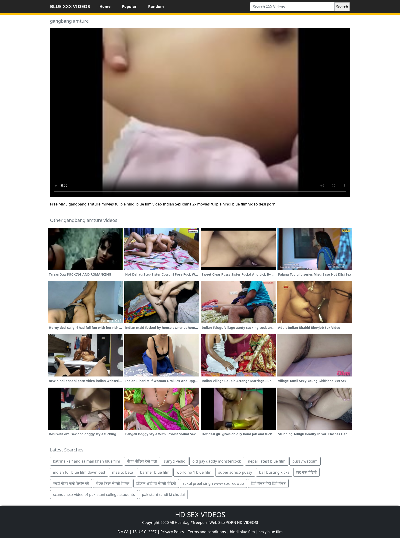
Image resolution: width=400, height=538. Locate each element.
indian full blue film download (79, 472)
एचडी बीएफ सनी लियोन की (71, 483)
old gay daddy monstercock (216, 461)
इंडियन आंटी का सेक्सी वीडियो (156, 483)
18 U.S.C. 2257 (144, 531)
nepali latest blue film (266, 461)
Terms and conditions (207, 531)
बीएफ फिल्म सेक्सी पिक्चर (112, 483)
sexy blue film (271, 531)
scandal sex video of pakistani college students (94, 494)
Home (105, 6)
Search (342, 6)
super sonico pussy (235, 472)
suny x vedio (174, 461)
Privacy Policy (172, 531)
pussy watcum (305, 461)
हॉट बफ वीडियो (306, 472)
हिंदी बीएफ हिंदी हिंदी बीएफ (268, 483)
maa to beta (122, 472)
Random (156, 6)
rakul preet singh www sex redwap (213, 483)
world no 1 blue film (193, 472)
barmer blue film (154, 472)
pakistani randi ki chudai (163, 494)
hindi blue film (242, 531)
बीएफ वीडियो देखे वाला (142, 461)
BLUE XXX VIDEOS (70, 6)
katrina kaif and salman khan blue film (86, 461)
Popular (129, 6)
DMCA (123, 531)
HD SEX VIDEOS (200, 514)
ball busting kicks (274, 472)
